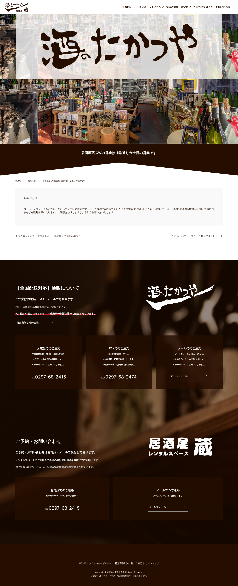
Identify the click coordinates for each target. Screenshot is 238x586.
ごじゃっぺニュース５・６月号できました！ (196, 236)
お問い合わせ (223, 6)
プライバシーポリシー (100, 563)
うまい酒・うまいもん (149, 6)
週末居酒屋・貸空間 (177, 6)
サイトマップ (152, 563)
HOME (127, 6)
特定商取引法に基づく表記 (128, 563)
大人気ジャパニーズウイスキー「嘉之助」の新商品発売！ (49, 236)
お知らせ (32, 181)
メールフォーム (179, 375)
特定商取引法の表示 (28, 322)
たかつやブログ (201, 6)
